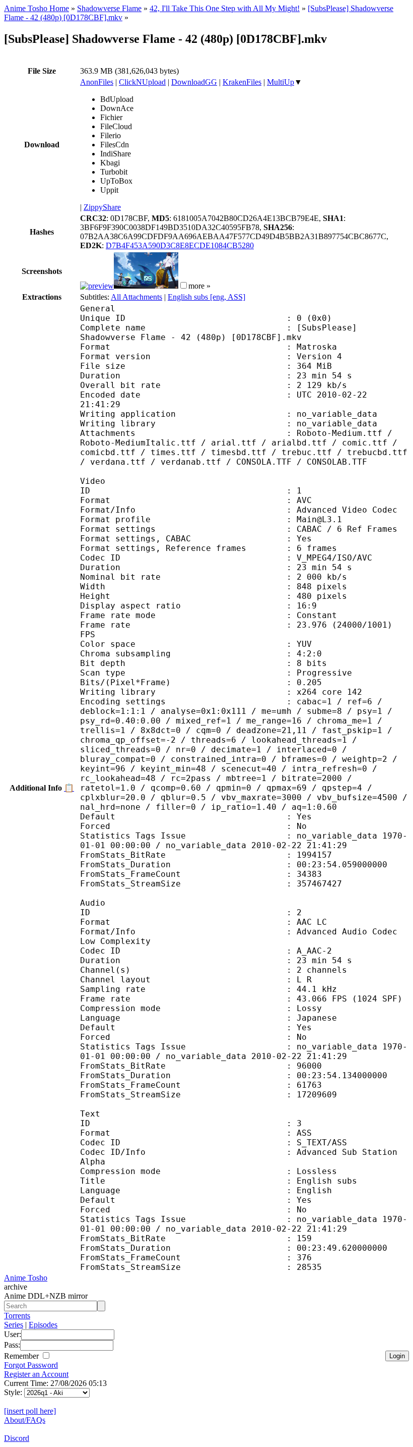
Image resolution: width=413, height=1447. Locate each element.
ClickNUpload (142, 82)
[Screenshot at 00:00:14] (97, 286)
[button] (183, 285)
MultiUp (280, 82)
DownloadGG (194, 82)
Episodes (43, 1324)
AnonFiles (96, 82)
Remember (22, 1356)
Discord (16, 1438)
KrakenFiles (242, 82)
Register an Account (36, 1374)
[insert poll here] (30, 1411)
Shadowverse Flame (109, 8)
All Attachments (136, 297)
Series (13, 1324)
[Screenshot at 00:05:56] (146, 286)
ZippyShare (102, 207)
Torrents (17, 1315)
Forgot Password (31, 1365)
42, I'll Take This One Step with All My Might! (225, 8)
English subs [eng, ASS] (206, 297)
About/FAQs (24, 1420)
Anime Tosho (25, 1277)
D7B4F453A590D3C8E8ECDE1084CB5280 (180, 245)
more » (199, 286)
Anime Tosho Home (36, 8)
